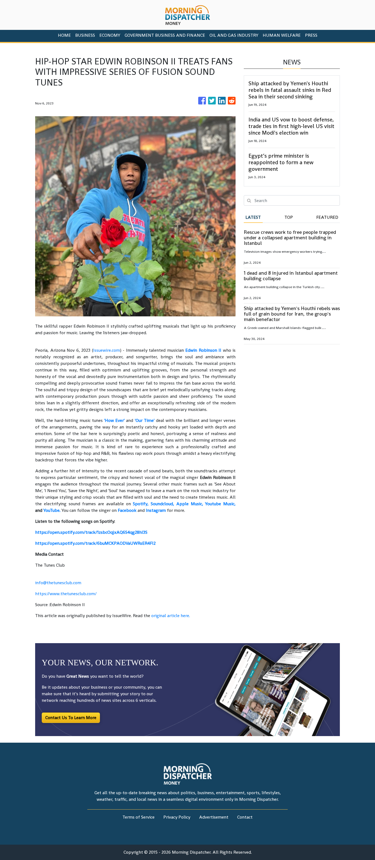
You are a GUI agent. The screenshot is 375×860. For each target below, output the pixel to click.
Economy (109, 35)
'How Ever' (114, 420)
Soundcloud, (162, 504)
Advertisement (213, 817)
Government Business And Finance (165, 35)
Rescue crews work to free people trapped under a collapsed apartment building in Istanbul (290, 237)
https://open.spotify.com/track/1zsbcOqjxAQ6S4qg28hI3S (91, 532)
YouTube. (51, 510)
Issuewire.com (106, 350)
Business (85, 35)
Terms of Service (138, 817)
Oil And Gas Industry (233, 35)
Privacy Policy (176, 817)
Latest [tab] (253, 217)
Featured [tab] (327, 217)
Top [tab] (288, 217)
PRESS (311, 35)
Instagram (156, 510)
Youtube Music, (220, 504)
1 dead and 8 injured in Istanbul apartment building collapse (291, 276)
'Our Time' (145, 420)
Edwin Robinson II (203, 350)
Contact (245, 817)
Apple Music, (189, 504)
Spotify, (141, 504)
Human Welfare (282, 35)
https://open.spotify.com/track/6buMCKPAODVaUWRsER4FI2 (95, 543)
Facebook (127, 510)
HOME (64, 35)
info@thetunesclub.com (58, 583)
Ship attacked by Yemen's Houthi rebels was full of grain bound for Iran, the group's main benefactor (292, 313)
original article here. (170, 615)
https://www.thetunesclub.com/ (66, 594)
